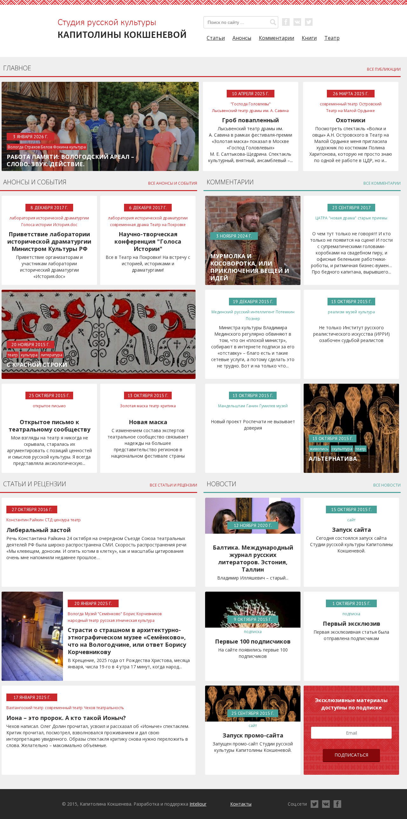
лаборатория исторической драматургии (49, 218)
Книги (309, 37)
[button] (273, 22)
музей (351, 312)
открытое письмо (49, 406)
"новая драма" (342, 218)
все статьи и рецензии (173, 485)
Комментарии (276, 37)
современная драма (129, 224)
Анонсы (241, 37)
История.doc (65, 224)
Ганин (252, 406)
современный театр (339, 104)
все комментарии (382, 183)
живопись (319, 449)
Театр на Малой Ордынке (350, 110)
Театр (332, 37)
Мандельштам (231, 406)
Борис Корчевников (142, 613)
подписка (253, 631)
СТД (48, 520)
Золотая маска (134, 406)
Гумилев (267, 406)
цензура (61, 520)
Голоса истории (36, 224)
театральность (110, 707)
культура (29, 355)
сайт (351, 520)
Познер (253, 318)
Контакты (241, 804)
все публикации (384, 69)
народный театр (83, 620)
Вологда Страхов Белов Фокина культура (47, 147)
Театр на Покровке (168, 224)
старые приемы (372, 218)
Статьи (216, 37)
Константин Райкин (25, 520)
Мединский (222, 312)
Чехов (89, 707)
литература (51, 355)
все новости (387, 485)
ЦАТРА (321, 218)
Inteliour (198, 804)
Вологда (76, 613)
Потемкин (285, 312)
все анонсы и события (172, 183)
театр (13, 355)
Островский (370, 104)
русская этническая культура (127, 620)
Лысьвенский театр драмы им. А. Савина (250, 110)
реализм (336, 312)
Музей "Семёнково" (103, 613)
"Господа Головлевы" (251, 104)
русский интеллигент (254, 312)
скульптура (342, 449)
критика (168, 406)
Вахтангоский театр (25, 707)
